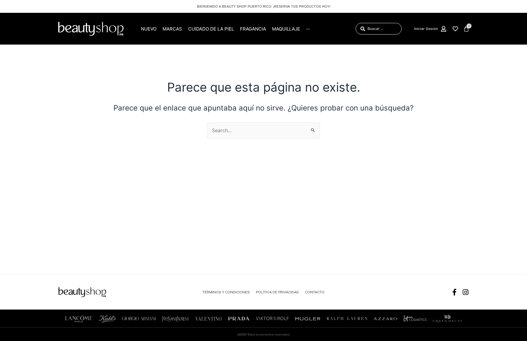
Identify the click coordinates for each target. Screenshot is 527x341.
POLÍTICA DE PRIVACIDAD (277, 292)
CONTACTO (314, 292)
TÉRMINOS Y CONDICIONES (226, 292)
